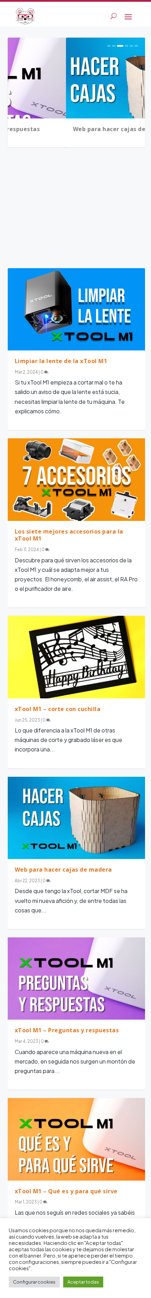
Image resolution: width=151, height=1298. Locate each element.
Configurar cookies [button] (34, 1282)
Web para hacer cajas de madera (63, 129)
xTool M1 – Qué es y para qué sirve (66, 1191)
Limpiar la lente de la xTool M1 (61, 361)
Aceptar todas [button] (83, 1282)
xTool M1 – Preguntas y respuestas (67, 1030)
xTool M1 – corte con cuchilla (58, 709)
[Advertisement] (76, 210)
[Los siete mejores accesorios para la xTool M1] (76, 479)
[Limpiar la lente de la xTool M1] (76, 309)
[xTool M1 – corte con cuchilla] (76, 657)
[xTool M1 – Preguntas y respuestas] (76, 978)
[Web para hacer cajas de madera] (76, 818)
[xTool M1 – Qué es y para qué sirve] (76, 1139)
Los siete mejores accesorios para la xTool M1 (69, 535)
